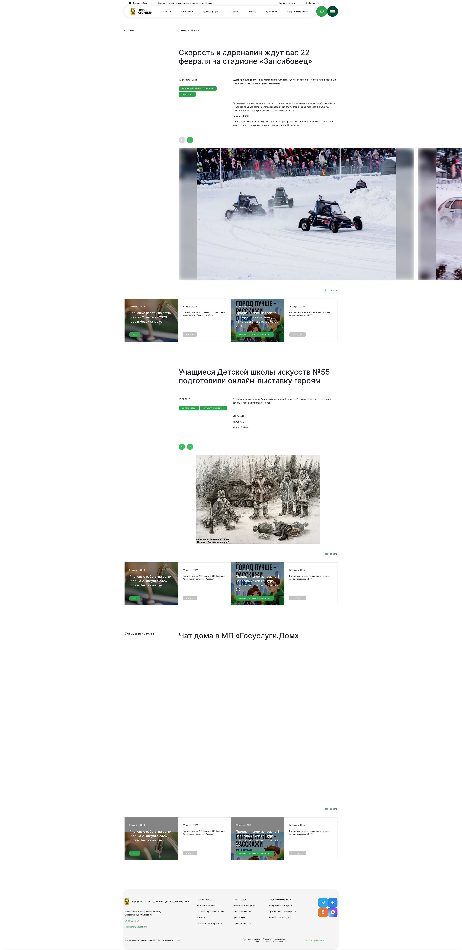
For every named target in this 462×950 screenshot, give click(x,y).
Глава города (239, 899)
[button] (182, 140)
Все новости (330, 290)
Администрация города (244, 905)
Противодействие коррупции (282, 911)
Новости (167, 11)
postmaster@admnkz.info (136, 927)
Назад (132, 30)
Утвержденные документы (281, 905)
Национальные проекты (280, 899)
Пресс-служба (240, 917)
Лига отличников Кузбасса (209, 923)
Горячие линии (203, 899)
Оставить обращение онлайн (210, 911)
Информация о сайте (314, 940)
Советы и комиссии (242, 911)
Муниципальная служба (280, 917)
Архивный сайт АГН (242, 923)
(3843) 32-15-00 (132, 921)
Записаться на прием (206, 905)
